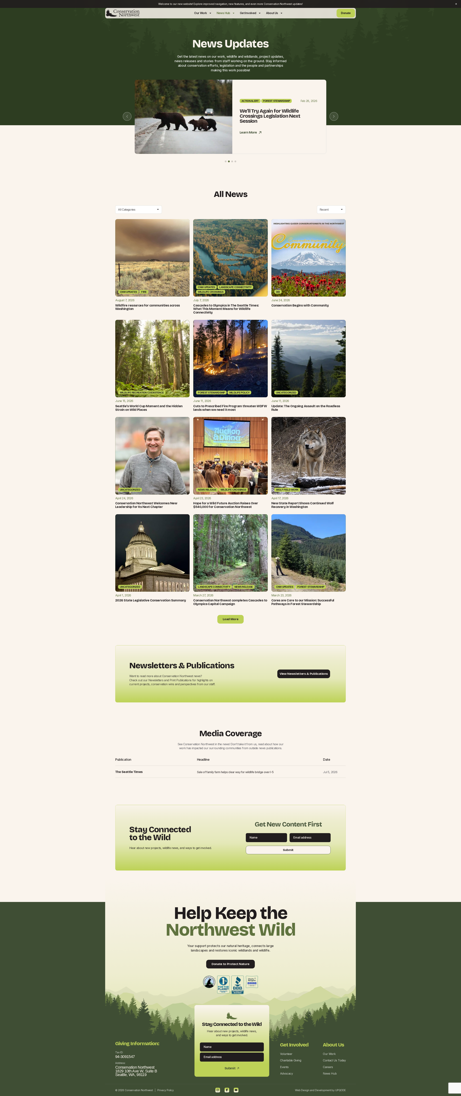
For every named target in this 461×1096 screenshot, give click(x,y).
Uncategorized (286, 392)
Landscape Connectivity (235, 287)
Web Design (302, 1090)
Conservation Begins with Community (300, 305)
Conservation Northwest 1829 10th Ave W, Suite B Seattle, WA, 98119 (136, 1071)
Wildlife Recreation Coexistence (142, 392)
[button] (226, 161)
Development (323, 1090)
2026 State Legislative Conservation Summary (150, 600)
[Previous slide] (127, 116)
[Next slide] (334, 116)
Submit (288, 850)
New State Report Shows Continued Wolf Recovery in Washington (302, 505)
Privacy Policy (165, 1090)
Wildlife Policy (239, 392)
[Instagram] (217, 1090)
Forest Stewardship (276, 103)
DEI (278, 291)
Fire (143, 291)
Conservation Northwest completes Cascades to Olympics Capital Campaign (230, 602)
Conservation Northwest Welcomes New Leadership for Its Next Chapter (146, 505)
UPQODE (340, 1090)
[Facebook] (227, 1090)
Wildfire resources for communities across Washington (147, 307)
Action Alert (250, 103)
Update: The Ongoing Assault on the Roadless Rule (305, 408)
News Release (207, 489)
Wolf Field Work (287, 489)
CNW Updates (128, 291)
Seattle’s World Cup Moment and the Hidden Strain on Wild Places (149, 408)
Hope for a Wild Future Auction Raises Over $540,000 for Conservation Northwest (225, 505)
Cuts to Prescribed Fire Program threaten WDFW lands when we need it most (230, 408)
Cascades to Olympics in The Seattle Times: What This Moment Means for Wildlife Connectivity (226, 309)
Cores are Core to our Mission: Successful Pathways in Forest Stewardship (302, 602)
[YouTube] (236, 1090)
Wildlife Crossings (210, 291)
